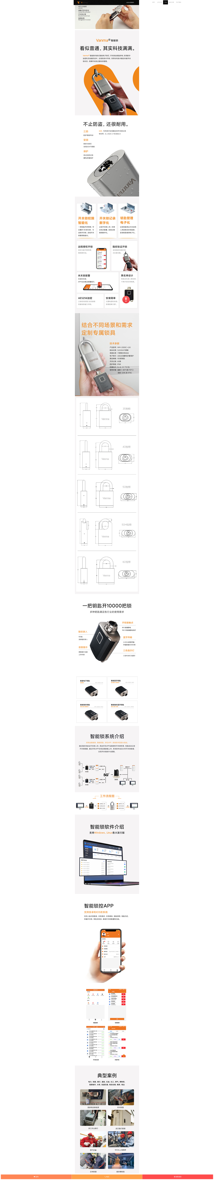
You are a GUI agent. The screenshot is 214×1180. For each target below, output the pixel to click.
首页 (153, 2)
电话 (107, 1177)
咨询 (36, 1177)
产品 (165, 2)
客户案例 (178, 2)
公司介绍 (159, 2)
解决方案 (171, 2)
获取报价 (178, 1177)
